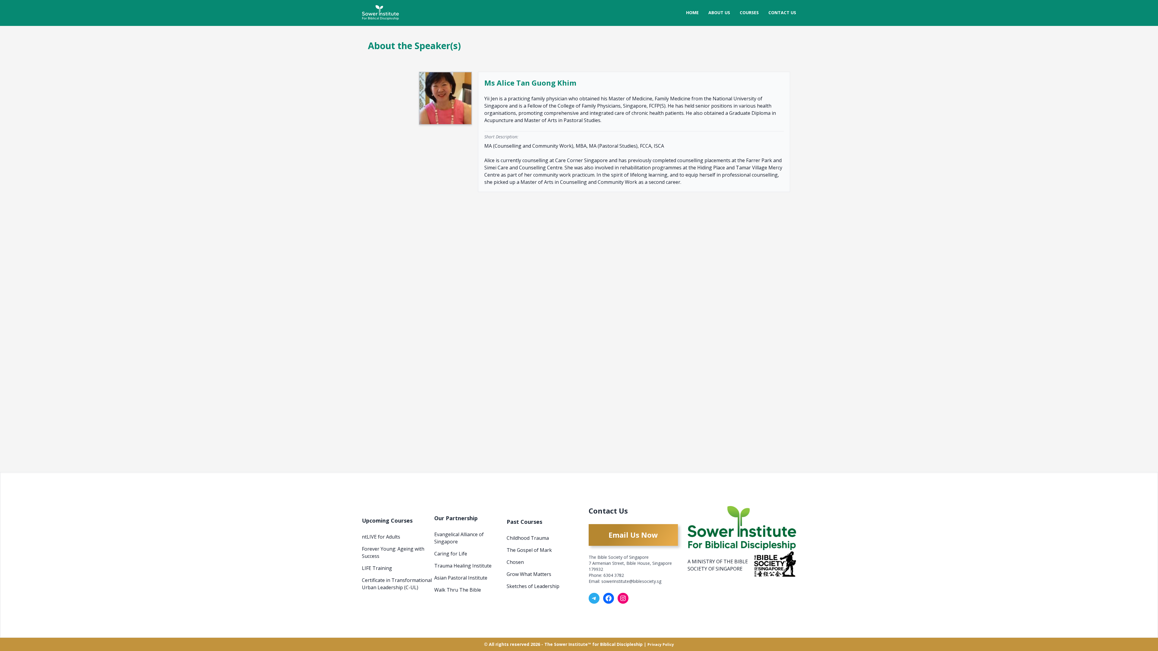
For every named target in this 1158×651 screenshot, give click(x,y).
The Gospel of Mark (529, 550)
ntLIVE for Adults (381, 536)
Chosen (515, 562)
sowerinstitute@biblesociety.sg (631, 581)
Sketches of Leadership (533, 586)
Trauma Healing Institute (463, 565)
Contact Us (782, 12)
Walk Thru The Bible (457, 590)
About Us (719, 12)
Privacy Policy (660, 644)
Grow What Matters (529, 574)
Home (692, 12)
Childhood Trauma (528, 538)
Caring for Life (450, 553)
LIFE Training (377, 568)
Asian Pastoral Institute (460, 577)
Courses (749, 12)
